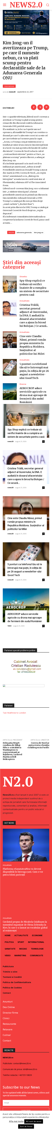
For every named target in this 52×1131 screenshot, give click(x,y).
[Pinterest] (46, 107)
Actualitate (24, 301)
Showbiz (23, 276)
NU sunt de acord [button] (33, 1121)
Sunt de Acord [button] (26, 1126)
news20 (12, 92)
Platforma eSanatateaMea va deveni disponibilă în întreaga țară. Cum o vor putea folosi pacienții (23, 872)
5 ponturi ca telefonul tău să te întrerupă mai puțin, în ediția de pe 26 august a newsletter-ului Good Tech (34, 371)
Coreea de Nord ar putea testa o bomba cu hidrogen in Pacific (38, 745)
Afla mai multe (16, 1121)
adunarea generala (24, 232)
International (9, 86)
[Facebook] (33, 107)
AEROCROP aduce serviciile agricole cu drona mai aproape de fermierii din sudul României (33, 395)
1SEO (9, 626)
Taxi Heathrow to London (14, 712)
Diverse (23, 384)
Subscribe (26, 1110)
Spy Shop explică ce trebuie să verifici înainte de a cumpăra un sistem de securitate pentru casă (34, 287)
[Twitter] (40, 107)
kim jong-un (38, 232)
